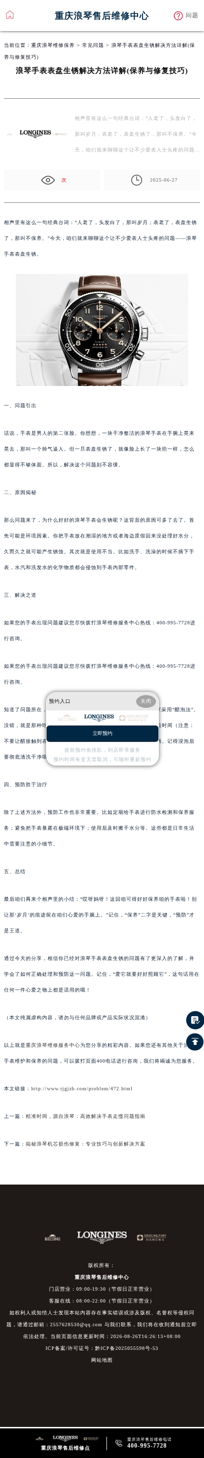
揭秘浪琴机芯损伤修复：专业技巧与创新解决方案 (86, 1144)
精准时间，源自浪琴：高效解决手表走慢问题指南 (86, 1116)
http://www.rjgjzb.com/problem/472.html (82, 1088)
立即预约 (102, 733)
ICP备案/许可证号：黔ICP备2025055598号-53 (102, 1348)
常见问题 (93, 45)
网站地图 (102, 1360)
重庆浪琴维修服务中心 (53, 1045)
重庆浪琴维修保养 (53, 45)
